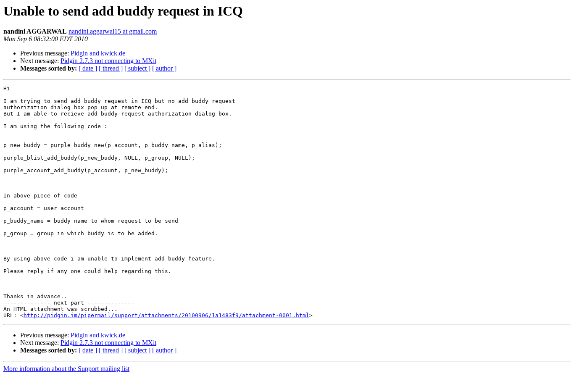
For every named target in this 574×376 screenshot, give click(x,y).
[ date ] (88, 68)
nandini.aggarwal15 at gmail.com (112, 31)
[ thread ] (111, 68)
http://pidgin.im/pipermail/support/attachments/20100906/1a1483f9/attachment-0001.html (166, 315)
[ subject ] (137, 68)
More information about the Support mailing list (66, 368)
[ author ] (164, 68)
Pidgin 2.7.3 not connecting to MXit (108, 60)
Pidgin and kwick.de (98, 53)
